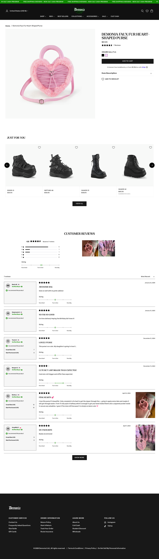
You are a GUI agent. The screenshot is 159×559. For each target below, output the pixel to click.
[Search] (142, 11)
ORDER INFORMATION (50, 518)
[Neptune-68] (61, 165)
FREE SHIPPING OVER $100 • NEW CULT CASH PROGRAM (38, 1)
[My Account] (7, 11)
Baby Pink (103, 55)
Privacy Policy (90, 548)
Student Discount (79, 529)
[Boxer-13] (24, 165)
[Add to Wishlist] (39, 147)
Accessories (92, 16)
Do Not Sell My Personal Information (112, 548)
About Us (76, 522)
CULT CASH (115, 16)
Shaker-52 (122, 189)
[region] (98, 248)
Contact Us (13, 522)
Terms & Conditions (75, 548)
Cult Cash (76, 525)
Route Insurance (47, 532)
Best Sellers (63, 16)
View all (79, 204)
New (51, 16)
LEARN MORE (78, 518)
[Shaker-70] (98, 165)
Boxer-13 (10, 190)
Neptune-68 (48, 190)
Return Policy (46, 522)
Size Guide (13, 529)
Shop (42, 16)
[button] (111, 45)
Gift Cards (12, 532)
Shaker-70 (85, 190)
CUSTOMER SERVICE (18, 518)
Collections (76, 16)
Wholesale (76, 532)
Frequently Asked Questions (20, 525)
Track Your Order (47, 529)
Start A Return (46, 525)
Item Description (109, 73)
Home (7, 26)
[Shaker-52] (135, 165)
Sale (104, 16)
